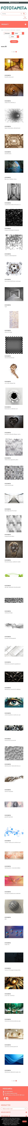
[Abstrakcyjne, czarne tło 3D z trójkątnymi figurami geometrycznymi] (14, 676)
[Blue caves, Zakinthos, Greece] (14, 166)
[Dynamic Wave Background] (14, 625)
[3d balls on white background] (14, 243)
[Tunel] (14, 294)
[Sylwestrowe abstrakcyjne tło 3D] (14, 1034)
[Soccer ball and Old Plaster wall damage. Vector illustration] (14, 268)
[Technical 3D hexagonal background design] (14, 957)
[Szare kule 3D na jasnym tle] (14, 727)
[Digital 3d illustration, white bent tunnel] (14, 115)
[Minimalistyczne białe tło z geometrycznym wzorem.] (14, 651)
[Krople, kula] (14, 932)
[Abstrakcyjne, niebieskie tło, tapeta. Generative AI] (14, 1059)
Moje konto (5, 1112)
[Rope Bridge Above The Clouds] (14, 498)
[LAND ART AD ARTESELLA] (14, 90)
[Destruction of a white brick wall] (14, 396)
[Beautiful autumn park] (14, 64)
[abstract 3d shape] (14, 319)
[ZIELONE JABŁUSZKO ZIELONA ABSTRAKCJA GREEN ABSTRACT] (14, 574)
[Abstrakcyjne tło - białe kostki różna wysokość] (14, 753)
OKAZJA (17, 2)
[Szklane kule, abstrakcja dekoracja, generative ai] (14, 1008)
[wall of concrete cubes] (14, 472)
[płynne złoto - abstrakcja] (14, 983)
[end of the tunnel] (14, 141)
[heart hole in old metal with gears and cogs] (14, 421)
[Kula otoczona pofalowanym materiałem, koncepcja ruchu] (14, 881)
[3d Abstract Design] (14, 600)
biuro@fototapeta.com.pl (11, 1093)
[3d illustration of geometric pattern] (14, 447)
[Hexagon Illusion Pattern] (14, 523)
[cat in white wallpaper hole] (14, 370)
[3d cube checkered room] (14, 345)
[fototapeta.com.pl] (14, 8)
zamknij (24, 1121)
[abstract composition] (14, 779)
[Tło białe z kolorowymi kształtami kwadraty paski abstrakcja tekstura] (14, 829)
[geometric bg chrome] (14, 804)
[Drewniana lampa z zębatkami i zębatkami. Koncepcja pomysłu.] (14, 549)
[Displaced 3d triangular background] (14, 217)
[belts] (14, 906)
